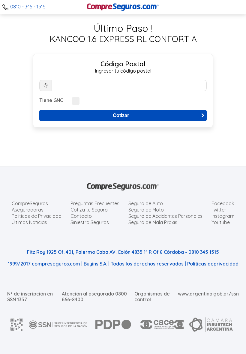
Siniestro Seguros (89, 222)
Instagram (223, 216)
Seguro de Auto (145, 203)
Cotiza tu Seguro (89, 209)
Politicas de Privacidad (37, 216)
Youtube (221, 222)
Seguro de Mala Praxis (152, 222)
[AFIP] (17, 324)
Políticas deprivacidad (212, 264)
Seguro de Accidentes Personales (165, 216)
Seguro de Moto (146, 209)
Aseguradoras (28, 209)
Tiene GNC (51, 100)
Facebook (223, 203)
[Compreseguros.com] (123, 7)
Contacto (81, 216)
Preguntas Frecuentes (94, 203)
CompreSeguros (30, 203)
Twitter (219, 209)
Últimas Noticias (29, 222)
